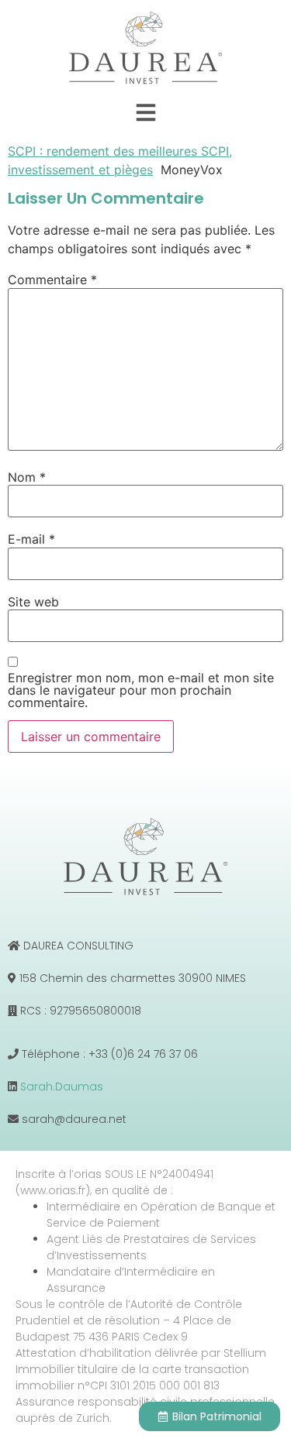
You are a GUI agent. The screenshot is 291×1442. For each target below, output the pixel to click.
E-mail (31, 539)
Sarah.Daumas (61, 1086)
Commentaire (52, 279)
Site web (33, 602)
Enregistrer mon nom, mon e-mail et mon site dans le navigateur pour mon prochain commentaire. (141, 690)
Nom (27, 477)
